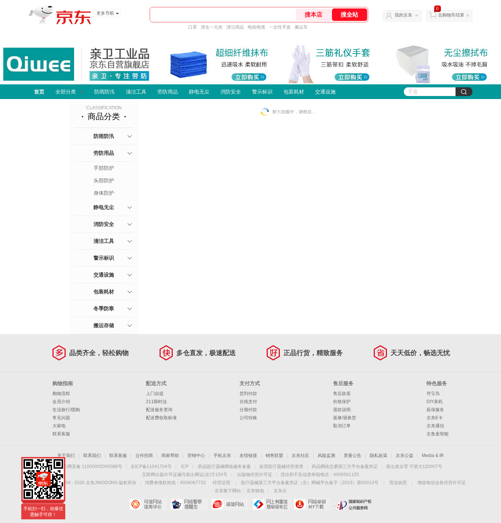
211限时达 (156, 401)
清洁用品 (235, 27)
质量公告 (352, 455)
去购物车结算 (451, 15)
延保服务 (435, 409)
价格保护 (342, 401)
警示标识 (262, 92)
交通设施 (325, 92)
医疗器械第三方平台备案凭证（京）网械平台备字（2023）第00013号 (310, 482)
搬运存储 (104, 325)
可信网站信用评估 (148, 504)
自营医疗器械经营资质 (281, 466)
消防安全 (230, 92)
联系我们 (92, 455)
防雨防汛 (104, 92)
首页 (39, 92)
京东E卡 (435, 417)
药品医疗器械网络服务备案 (224, 466)
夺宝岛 (433, 393)
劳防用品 (167, 92)
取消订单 (342, 425)
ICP (185, 466)
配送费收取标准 (161, 417)
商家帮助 (170, 455)
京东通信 (435, 425)
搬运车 (301, 27)
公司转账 (248, 417)
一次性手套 (280, 27)
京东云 (280, 490)
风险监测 (326, 455)
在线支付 (248, 401)
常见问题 (61, 417)
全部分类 (65, 92)
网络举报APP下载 (312, 504)
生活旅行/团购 (66, 409)
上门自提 (155, 393)
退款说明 (342, 409)
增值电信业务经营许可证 (441, 482)
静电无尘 (199, 92)
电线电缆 (256, 27)
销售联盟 (274, 455)
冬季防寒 (104, 308)
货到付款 (248, 393)
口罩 (192, 27)
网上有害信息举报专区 (271, 504)
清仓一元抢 (212, 27)
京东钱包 (255, 490)
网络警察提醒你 (189, 504)
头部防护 (104, 180)
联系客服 (61, 433)
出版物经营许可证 (254, 474)
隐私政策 (378, 455)
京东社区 (300, 455)
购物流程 (61, 393)
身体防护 (104, 193)
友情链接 (248, 455)
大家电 (59, 425)
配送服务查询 (159, 409)
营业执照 (398, 482)
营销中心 (196, 455)
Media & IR (433, 455)
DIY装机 (435, 401)
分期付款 (248, 409)
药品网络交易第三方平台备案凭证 (345, 466)
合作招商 (144, 455)
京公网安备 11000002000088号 (90, 466)
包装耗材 (294, 92)
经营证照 (221, 482)
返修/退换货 (344, 417)
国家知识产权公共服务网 (353, 504)
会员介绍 (61, 401)
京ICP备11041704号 (151, 466)
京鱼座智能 (438, 433)
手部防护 (104, 168)
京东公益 (404, 455)
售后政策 (342, 393)
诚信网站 (230, 504)
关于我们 (66, 455)
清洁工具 (136, 92)
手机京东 (222, 455)
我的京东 (403, 15)
